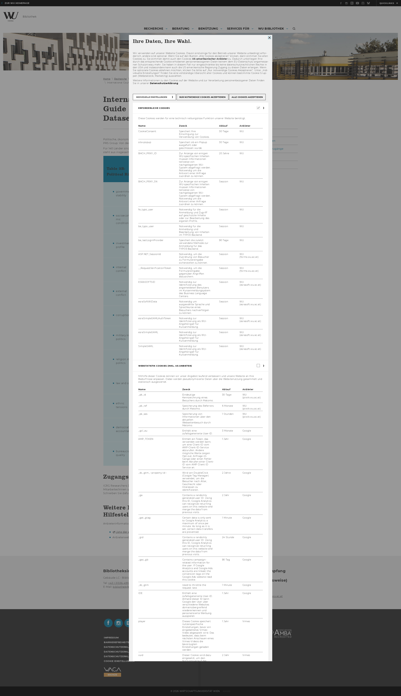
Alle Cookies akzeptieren (247, 97)
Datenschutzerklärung (164, 83)
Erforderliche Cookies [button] (154, 108)
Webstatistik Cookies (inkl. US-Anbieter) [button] (165, 366)
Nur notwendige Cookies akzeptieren (202, 97)
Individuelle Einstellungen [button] (151, 97)
